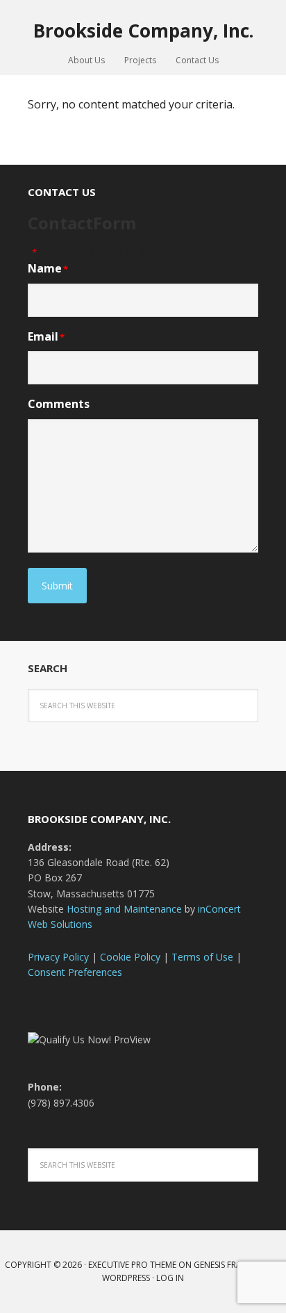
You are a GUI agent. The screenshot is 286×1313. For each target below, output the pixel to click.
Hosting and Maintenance (124, 908)
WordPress (126, 1278)
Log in (170, 1278)
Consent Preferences (75, 972)
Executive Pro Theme (132, 1265)
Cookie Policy (130, 956)
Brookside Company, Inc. (143, 30)
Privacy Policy (58, 956)
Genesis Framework (235, 1265)
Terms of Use (202, 956)
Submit (57, 585)
